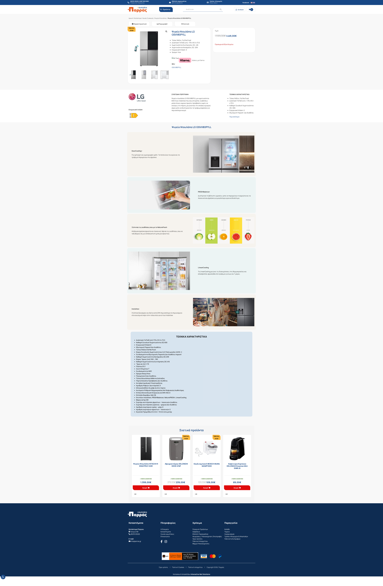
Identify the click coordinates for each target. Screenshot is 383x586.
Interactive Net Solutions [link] (200, 574)
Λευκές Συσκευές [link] (147, 18)
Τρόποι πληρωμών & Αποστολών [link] (236, 536)
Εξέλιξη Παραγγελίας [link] (200, 534)
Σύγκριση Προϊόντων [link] (200, 529)
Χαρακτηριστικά (140, 24)
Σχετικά (186, 24)
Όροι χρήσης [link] (163, 567)
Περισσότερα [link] (234, 117)
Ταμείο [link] (227, 532)
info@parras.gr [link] (135, 541)
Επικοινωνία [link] (165, 536)
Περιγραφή (163, 24)
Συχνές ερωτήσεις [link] (167, 534)
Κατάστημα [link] (137, 18)
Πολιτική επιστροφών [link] (232, 539)
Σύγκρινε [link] (135, 494)
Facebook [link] (245, 2)
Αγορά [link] (144, 488)
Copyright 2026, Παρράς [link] (215, 567)
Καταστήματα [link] (166, 532)
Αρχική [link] (131, 18)
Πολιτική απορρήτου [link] (195, 567)
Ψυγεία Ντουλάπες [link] (160, 18)
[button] (166, 31)
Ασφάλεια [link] (196, 532)
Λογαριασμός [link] (229, 534)
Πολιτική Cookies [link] (178, 567)
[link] (3, 577)
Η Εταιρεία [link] (165, 529)
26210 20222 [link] (135, 534)
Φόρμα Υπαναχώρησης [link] (200, 544)
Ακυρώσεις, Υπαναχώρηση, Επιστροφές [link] (207, 536)
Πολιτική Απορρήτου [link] (200, 541)
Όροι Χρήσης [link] (197, 539)
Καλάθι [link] (227, 529)
